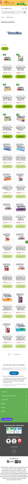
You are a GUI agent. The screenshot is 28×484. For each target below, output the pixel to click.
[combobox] (14, 12)
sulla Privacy (21, 376)
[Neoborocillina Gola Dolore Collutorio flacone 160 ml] (7, 328)
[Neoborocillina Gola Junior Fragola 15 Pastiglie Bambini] (20, 88)
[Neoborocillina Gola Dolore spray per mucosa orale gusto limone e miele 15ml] (7, 238)
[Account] (23, 8)
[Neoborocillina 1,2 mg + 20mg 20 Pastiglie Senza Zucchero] (20, 148)
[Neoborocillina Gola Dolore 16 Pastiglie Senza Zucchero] (20, 238)
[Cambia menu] (2, 8)
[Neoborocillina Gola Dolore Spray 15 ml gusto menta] (20, 178)
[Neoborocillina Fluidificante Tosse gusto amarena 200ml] (20, 298)
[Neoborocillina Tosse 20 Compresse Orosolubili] (20, 208)
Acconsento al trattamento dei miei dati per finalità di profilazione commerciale (15, 385)
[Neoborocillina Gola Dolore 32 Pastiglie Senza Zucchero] (7, 208)
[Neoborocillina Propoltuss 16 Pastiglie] (20, 118)
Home (2, 17)
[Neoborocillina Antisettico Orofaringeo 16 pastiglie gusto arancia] (7, 298)
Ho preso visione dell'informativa (13, 376)
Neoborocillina (7, 65)
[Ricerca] (25, 12)
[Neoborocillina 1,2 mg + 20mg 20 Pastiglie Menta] (7, 148)
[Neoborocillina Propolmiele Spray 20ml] (20, 58)
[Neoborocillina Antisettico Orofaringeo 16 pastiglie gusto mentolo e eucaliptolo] (20, 328)
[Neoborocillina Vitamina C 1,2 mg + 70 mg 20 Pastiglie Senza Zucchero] (7, 178)
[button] (26, 242)
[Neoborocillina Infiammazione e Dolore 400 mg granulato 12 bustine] (7, 268)
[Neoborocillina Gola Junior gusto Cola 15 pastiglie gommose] (7, 58)
